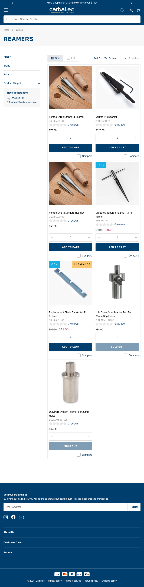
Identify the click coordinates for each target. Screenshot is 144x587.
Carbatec (40, 580)
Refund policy (91, 580)
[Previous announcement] (12, 2)
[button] (138, 10)
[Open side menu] (6, 10)
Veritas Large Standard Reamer (66, 116)
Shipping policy (109, 580)
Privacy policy (55, 580)
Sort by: (98, 58)
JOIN (135, 507)
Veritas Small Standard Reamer (66, 212)
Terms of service (73, 580)
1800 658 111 (17, 98)
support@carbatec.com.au (24, 102)
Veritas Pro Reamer (106, 116)
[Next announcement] (131, 2)
